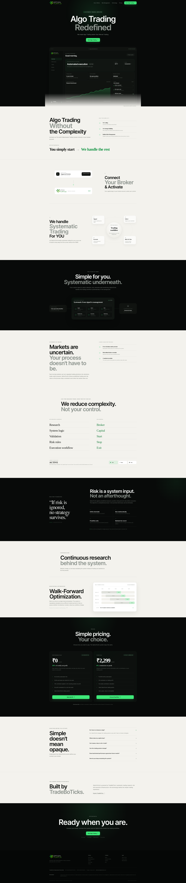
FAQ (106, 862)
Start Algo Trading (130, 2)
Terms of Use (124, 857)
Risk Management (106, 2)
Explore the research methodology (58, 608)
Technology (114, 2)
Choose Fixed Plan (115, 697)
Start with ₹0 (71, 697)
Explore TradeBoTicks (99, 793)
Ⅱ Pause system (130, 54)
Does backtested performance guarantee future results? (113, 753)
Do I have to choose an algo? (113, 730)
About (106, 857)
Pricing (120, 2)
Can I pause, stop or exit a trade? (113, 743)
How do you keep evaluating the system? (113, 758)
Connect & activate (86, 174)
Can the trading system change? (113, 748)
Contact (106, 860)
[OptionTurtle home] (55, 3)
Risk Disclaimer (124, 860)
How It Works (97, 2)
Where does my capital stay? (113, 738)
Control (89, 860)
